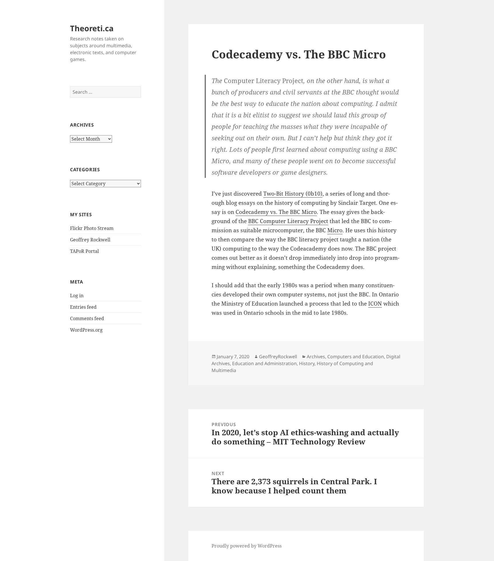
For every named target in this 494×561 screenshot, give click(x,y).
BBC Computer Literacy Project (288, 221)
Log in (76, 295)
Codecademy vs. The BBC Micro (276, 212)
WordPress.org (86, 330)
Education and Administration (264, 363)
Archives (316, 356)
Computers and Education (355, 356)
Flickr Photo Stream (91, 228)
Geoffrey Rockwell (90, 240)
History (306, 363)
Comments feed (87, 318)
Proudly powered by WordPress (247, 546)
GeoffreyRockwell (278, 356)
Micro (334, 230)
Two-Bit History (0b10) (292, 193)
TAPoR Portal (84, 251)
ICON (375, 303)
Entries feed (83, 307)
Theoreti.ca (91, 28)
